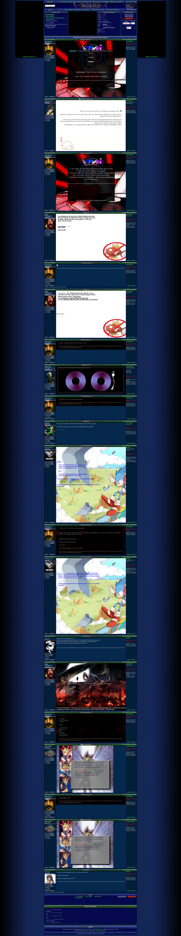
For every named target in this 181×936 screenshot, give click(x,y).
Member (128, 447)
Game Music (105, 1)
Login (50, 10)
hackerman (90, 770)
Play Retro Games (75, 1)
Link (123, 39)
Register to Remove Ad (29, 56)
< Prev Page (88, 896)
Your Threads (68, 9)
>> (135, 28)
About (127, 1)
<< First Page (79, 896)
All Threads (85, 9)
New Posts (77, 9)
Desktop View (78, 930)
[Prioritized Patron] (131, 8)
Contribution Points (98, 9)
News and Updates (113, 9)
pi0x (73, 702)
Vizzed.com (65, 1)
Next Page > (98, 896)
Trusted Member (130, 746)
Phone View (85, 930)
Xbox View (103, 930)
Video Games (96, 1)
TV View (98, 930)
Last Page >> (79, 898)
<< (123, 28)
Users (131, 1)
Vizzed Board (86, 1)
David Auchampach (98, 929)
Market (113, 1)
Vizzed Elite (129, 41)
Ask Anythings (50, 23)
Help (135, 1)
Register (50, 1)
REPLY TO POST (131, 96)
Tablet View (92, 930)
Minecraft (119, 1)
